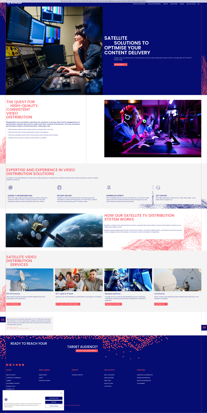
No (145, 1)
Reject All (53, 402)
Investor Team (108, 383)
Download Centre (44, 380)
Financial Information (143, 378)
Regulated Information (144, 380)
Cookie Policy (17, 407)
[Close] (61, 393)
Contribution (160, 304)
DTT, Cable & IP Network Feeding (67, 304)
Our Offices (107, 386)
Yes (143, 1)
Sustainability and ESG (13, 383)
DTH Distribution (13, 304)
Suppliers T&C (10, 389)
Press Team (107, 380)
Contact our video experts (86, 351)
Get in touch (119, 64)
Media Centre (43, 375)
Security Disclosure (74, 405)
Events (41, 378)
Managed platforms (113, 304)
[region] (33, 400)
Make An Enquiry (109, 378)
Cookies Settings (53, 406)
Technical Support (77, 375)
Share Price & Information (145, 375)
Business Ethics (10, 386)
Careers (8, 380)
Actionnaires (141, 383)
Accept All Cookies (53, 398)
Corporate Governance (13, 378)
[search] (198, 4)
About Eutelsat (11, 375)
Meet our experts (109, 375)
